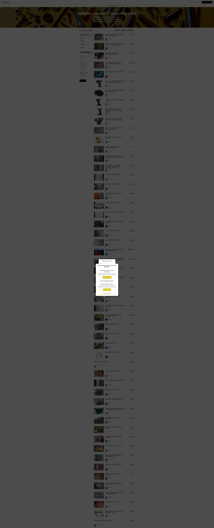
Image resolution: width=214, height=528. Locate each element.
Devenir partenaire (107, 289)
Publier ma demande (107, 277)
